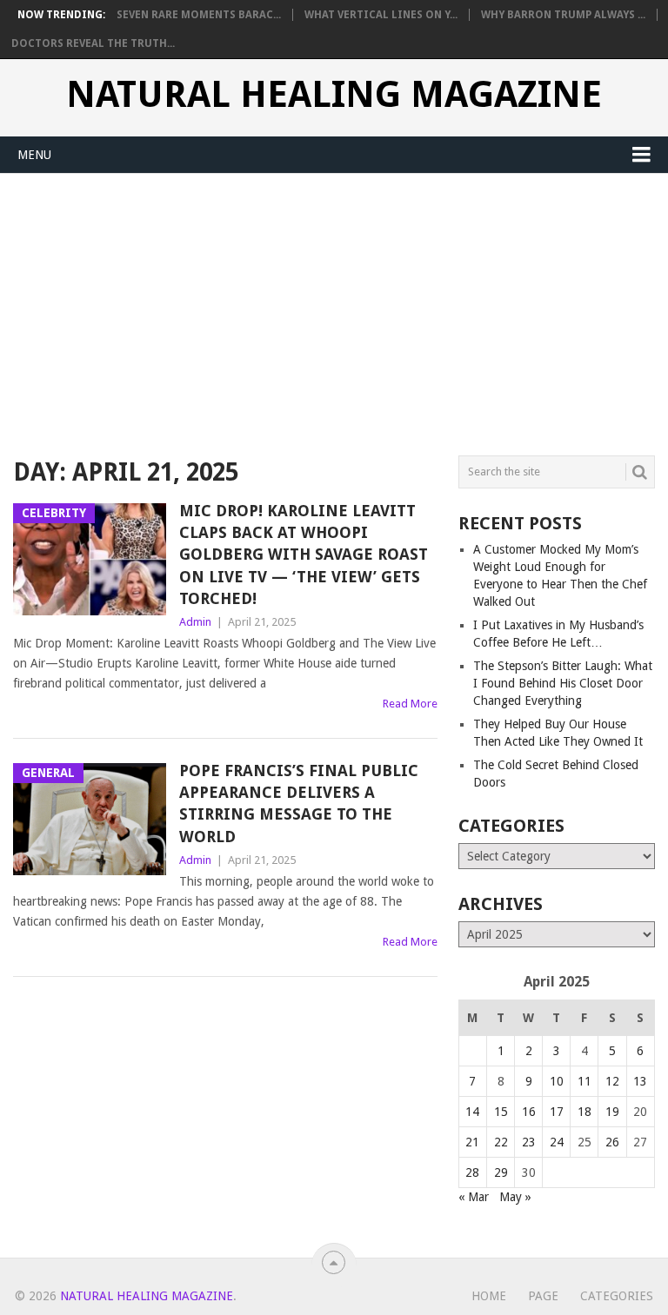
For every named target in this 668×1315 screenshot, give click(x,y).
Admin (195, 621)
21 (472, 1142)
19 (612, 1112)
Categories (616, 1296)
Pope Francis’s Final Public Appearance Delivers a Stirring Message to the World (298, 803)
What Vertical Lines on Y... (381, 15)
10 (557, 1081)
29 (501, 1172)
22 (501, 1142)
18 (584, 1112)
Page (543, 1296)
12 (612, 1081)
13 (640, 1081)
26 (612, 1142)
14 (472, 1112)
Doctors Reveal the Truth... (93, 43)
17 (557, 1112)
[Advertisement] (334, 304)
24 (557, 1142)
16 (529, 1112)
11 (584, 1081)
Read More (410, 703)
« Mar (473, 1197)
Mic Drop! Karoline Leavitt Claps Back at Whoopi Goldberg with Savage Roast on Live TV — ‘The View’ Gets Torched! (303, 554)
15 (501, 1112)
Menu (34, 155)
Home (488, 1296)
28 (472, 1172)
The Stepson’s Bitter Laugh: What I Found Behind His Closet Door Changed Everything (562, 683)
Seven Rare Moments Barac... (199, 15)
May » (515, 1197)
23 (529, 1142)
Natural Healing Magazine (334, 94)
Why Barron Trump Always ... (563, 15)
